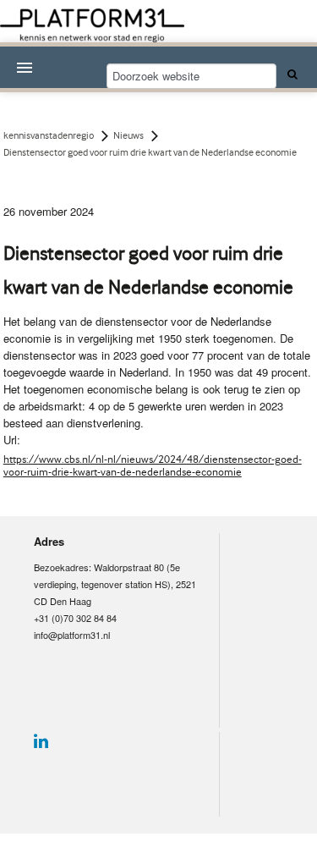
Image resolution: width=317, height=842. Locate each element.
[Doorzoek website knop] (290, 73)
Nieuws (128, 135)
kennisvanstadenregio (48, 135)
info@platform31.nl (72, 634)
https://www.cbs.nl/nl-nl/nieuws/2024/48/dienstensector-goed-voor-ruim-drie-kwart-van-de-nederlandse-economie (152, 465)
